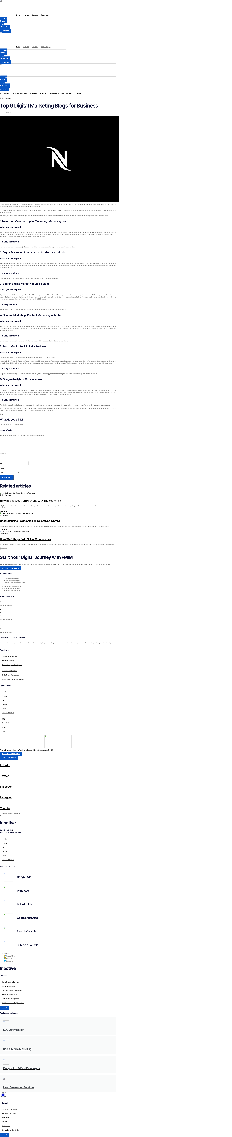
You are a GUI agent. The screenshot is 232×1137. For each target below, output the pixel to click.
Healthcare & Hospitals (9, 1109)
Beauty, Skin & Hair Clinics (11, 1130)
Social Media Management (11, 675)
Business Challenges (20, 94)
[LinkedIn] (0, 760)
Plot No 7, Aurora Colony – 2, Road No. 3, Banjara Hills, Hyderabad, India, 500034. (27, 750)
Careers (4, 704)
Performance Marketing (9, 671)
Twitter (4, 776)
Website (2, 468)
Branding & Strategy (8, 660)
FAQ (3, 731)
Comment (3, 453)
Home (18, 15)
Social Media (4, 515)
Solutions (26, 15)
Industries (33, 94)
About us (5, 692)
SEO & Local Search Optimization (13, 679)
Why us (4, 696)
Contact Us (79, 94)
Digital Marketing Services (10, 656)
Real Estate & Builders (9, 1113)
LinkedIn (5, 765)
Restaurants (6, 1126)
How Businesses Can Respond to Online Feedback (30, 500)
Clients (4, 708)
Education (5, 1121)
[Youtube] (0, 802)
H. (1, 94)
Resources (44, 15)
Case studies (54, 94)
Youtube (5, 808)
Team (3, 700)
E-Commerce (6, 1117)
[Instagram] (0, 792)
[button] (58, 425)
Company (35, 15)
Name (2, 458)
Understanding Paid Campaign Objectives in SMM (30, 520)
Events (4, 727)
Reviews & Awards (8, 713)
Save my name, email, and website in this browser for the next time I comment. (21, 473)
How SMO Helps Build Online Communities (25, 539)
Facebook (6, 786)
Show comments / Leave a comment (11, 425)
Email (2, 463)
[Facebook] (0, 781)
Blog (62, 94)
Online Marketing (5, 98)
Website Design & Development (12, 665)
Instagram (6, 797)
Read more (3, 511)
